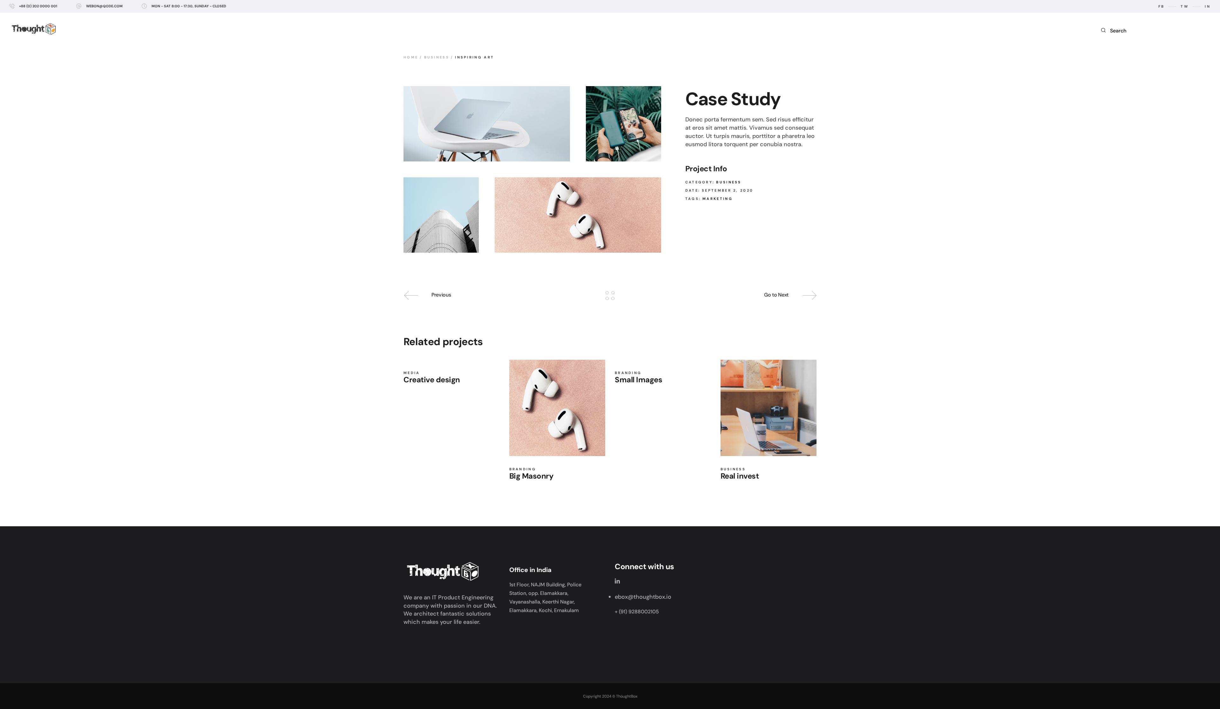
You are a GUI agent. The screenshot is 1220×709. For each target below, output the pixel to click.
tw (1185, 6)
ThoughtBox (626, 696)
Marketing (717, 198)
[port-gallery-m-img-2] (623, 123)
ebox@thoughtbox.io (643, 597)
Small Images (638, 380)
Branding (522, 469)
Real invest (740, 476)
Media (411, 373)
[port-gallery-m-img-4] (441, 215)
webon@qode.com (104, 6)
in (1207, 6)
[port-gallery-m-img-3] (578, 215)
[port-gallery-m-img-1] (487, 123)
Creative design (431, 380)
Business (728, 182)
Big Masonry (531, 476)
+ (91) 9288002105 (637, 611)
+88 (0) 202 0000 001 (38, 6)
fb (1161, 6)
